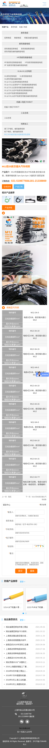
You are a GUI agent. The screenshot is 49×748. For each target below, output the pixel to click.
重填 (32, 571)
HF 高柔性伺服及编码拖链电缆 (15, 65)
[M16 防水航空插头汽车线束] (30, 197)
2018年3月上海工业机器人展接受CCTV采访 (17, 680)
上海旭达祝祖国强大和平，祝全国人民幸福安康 (17, 640)
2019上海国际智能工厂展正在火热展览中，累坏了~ (17, 667)
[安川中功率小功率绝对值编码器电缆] (19, 197)
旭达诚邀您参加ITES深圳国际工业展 (17, 631)
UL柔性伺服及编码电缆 (13, 79)
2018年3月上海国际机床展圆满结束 (17, 684)
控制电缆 (7, 38)
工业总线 (24, 113)
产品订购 (19, 187)
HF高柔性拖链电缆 (24, 57)
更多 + (22, 582)
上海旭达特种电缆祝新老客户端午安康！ (17, 653)
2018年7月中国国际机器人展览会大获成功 (17, 675)
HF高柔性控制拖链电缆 (13, 62)
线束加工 (24, 124)
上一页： (6, 497)
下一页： (36, 498)
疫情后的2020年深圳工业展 (17, 645)
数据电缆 (17, 38)
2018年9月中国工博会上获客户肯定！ (17, 671)
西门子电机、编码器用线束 (14, 129)
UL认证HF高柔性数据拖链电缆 (15, 93)
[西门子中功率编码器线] (7, 197)
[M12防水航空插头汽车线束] (42, 197)
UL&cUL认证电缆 (25, 71)
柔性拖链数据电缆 (28, 49)
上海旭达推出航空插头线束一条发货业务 (17, 636)
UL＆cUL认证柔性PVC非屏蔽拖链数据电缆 (20, 85)
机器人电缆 (23, 27)
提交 (20, 571)
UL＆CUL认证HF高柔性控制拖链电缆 (18, 90)
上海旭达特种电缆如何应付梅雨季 (17, 649)
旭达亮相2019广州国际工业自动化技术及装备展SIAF (17, 662)
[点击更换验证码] (38, 546)
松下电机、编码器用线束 (13, 132)
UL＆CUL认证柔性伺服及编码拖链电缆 (18, 88)
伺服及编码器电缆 (31, 38)
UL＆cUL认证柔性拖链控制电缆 (16, 82)
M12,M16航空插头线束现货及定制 (17, 134)
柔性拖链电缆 (24, 44)
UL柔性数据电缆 (26, 76)
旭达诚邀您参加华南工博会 (17, 627)
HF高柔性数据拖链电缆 (33, 62)
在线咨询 (7, 187)
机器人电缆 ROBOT (24, 102)
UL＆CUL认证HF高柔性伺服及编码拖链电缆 (20, 96)
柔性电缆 (14, 27)
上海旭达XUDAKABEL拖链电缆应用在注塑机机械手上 (17, 658)
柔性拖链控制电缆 (11, 49)
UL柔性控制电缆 (10, 76)
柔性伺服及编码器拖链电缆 (14, 51)
